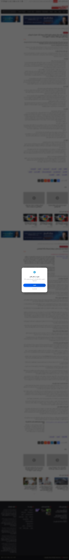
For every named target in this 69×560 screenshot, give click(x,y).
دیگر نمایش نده (34, 289)
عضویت (34, 285)
